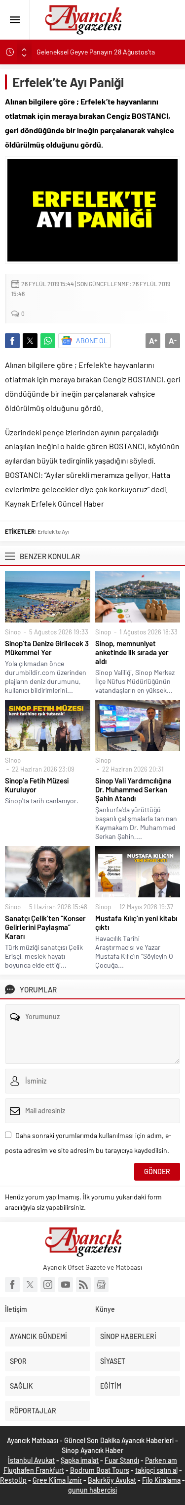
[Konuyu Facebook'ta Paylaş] (12, 340)
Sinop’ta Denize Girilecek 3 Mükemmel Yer (47, 648)
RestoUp (13, 1480)
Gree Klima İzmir (57, 1480)
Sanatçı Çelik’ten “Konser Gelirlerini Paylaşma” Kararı (45, 927)
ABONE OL (92, 340)
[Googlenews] (101, 1284)
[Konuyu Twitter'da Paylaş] (30, 340)
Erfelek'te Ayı (53, 531)
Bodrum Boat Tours (99, 1470)
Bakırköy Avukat (112, 1480)
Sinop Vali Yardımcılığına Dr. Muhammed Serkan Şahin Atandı (133, 789)
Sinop (13, 632)
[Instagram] (47, 1284)
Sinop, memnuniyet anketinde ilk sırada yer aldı (132, 652)
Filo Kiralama (161, 1480)
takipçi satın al (156, 1470)
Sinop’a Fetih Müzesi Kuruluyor (37, 785)
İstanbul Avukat (31, 1460)
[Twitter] (30, 1284)
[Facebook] (12, 1284)
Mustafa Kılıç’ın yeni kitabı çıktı (136, 923)
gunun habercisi (92, 1490)
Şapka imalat (80, 1460)
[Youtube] (65, 1284)
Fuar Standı (122, 1460)
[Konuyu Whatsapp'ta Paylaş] (47, 340)
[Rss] (83, 1284)
